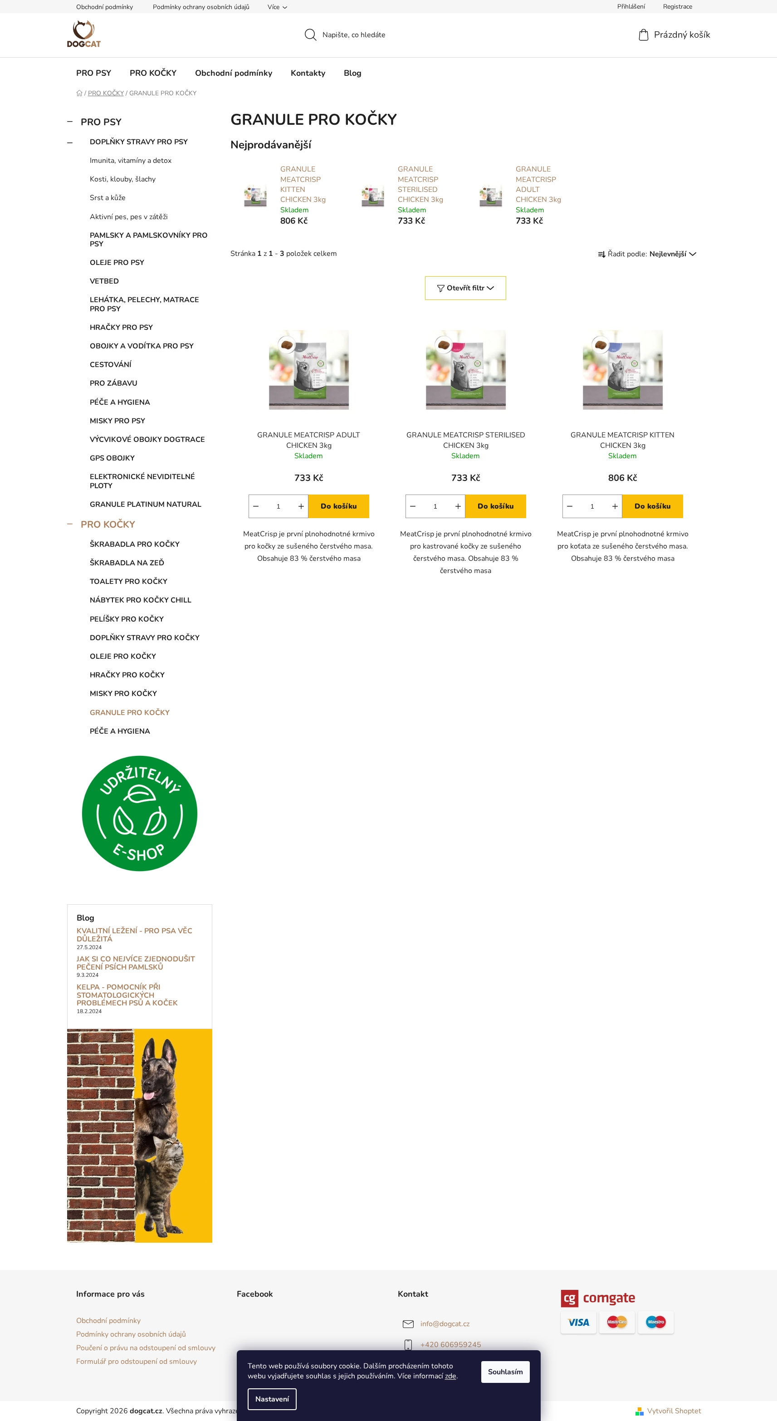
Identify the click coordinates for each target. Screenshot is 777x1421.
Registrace (677, 6)
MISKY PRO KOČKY (123, 694)
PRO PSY (101, 122)
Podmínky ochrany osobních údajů (201, 7)
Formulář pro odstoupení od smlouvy (136, 1362)
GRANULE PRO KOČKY (130, 713)
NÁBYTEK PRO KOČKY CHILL (140, 600)
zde (450, 1376)
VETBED (104, 281)
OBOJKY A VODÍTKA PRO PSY (142, 346)
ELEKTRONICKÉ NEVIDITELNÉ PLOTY (142, 481)
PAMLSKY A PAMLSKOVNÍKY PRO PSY (149, 239)
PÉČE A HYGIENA (120, 402)
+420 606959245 (450, 1345)
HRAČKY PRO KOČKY (127, 675)
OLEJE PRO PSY (117, 263)
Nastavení (272, 1399)
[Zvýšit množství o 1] (301, 506)
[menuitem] (93, 73)
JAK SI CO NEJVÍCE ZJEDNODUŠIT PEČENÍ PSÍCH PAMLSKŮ (136, 963)
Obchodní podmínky (104, 7)
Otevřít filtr (465, 288)
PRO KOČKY (108, 524)
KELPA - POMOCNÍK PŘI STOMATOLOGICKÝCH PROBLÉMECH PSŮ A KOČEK (127, 996)
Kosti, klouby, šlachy (123, 179)
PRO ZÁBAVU (113, 383)
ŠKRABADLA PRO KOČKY (135, 544)
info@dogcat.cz (444, 1324)
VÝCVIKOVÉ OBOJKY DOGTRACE (147, 440)
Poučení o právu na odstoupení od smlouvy (145, 1348)
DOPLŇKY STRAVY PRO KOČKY (145, 638)
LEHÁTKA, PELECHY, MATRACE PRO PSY (144, 304)
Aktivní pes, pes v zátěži (129, 217)
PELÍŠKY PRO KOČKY (127, 619)
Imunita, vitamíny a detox (130, 161)
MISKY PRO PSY (117, 421)
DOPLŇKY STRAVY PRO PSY (139, 142)
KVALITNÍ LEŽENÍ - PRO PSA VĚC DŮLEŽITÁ (134, 935)
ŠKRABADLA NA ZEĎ (127, 563)
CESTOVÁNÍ (111, 365)
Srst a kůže (108, 198)
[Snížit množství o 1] (256, 506)
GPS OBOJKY (112, 458)
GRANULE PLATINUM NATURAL (145, 505)
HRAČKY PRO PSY (121, 328)
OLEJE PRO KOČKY (123, 657)
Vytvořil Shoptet (674, 1411)
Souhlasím (505, 1372)
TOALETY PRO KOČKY (128, 582)
